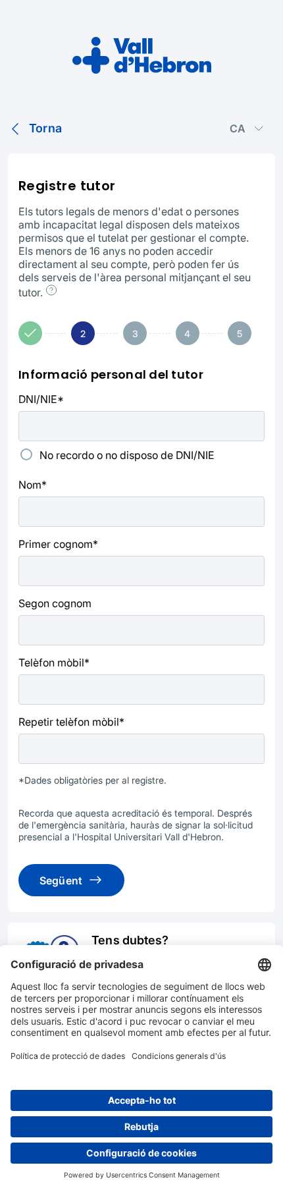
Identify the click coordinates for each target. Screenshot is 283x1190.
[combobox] (247, 128)
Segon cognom (54, 603)
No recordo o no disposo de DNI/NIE (127, 455)
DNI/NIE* (41, 399)
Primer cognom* (58, 544)
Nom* (32, 484)
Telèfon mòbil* (54, 662)
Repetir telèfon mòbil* (71, 721)
